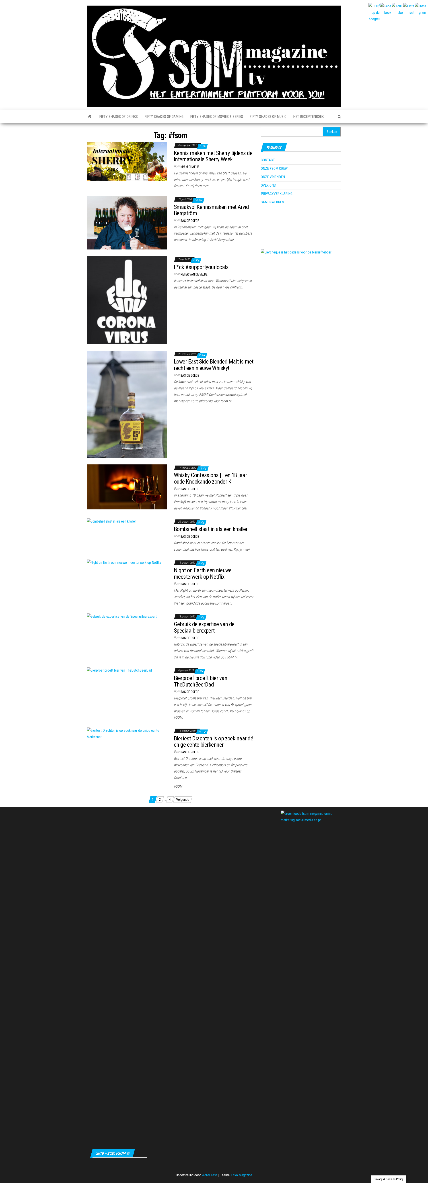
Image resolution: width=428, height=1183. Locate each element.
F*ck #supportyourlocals (201, 267)
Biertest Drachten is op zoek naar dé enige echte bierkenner (213, 741)
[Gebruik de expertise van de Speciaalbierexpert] (122, 616)
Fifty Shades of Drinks (118, 116)
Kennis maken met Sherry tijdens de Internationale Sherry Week (213, 156)
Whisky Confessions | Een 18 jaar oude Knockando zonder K (210, 478)
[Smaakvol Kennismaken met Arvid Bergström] (127, 222)
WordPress (209, 1175)
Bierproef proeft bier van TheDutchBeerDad (200, 681)
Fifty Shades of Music (268, 116)
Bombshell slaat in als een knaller (210, 529)
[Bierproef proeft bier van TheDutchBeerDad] (119, 670)
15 (200, 468)
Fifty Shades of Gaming (163, 116)
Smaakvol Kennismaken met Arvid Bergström (211, 210)
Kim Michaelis (190, 167)
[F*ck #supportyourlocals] (127, 300)
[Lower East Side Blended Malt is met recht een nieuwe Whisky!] (127, 404)
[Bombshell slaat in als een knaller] (111, 521)
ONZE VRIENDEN (273, 177)
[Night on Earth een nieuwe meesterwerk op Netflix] (124, 562)
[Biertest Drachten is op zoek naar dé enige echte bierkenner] (127, 733)
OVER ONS (268, 185)
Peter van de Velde (194, 274)
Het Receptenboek (308, 116)
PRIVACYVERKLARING (276, 194)
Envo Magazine (241, 1175)
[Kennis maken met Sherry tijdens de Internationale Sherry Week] (127, 161)
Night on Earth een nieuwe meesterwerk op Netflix (202, 573)
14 (200, 731)
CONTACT (268, 160)
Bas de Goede (190, 221)
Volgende (182, 799)
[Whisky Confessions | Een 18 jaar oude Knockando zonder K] (127, 486)
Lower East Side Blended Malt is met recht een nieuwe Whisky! (213, 364)
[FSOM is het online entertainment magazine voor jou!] (90, 116)
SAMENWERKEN (272, 202)
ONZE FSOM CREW (274, 168)
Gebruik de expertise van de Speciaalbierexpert (204, 627)
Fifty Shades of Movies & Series (216, 116)
